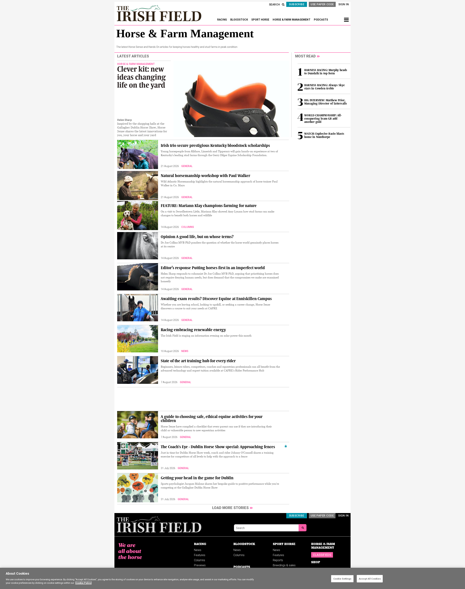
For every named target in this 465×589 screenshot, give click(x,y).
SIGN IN (343, 4)
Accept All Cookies (370, 578)
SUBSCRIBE (296, 4)
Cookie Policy (83, 583)
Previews (200, 565)
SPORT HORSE (260, 19)
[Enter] (303, 527)
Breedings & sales (284, 565)
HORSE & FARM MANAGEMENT (292, 19)
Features (199, 555)
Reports (278, 560)
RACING (222, 19)
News (197, 550)
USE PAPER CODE (322, 4)
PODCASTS (321, 19)
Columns (199, 560)
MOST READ (305, 56)
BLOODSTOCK (239, 19)
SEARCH (274, 4)
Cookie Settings (342, 578)
